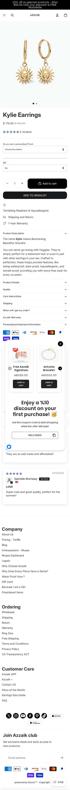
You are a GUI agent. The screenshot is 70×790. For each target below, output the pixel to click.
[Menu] (4, 15)
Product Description (13, 233)
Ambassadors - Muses (15, 550)
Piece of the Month (13, 689)
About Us (7, 534)
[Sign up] (61, 757)
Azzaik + (7, 679)
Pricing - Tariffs (11, 539)
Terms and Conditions (15, 643)
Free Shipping (10, 638)
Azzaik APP (9, 674)
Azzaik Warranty (12, 317)
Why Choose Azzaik (14, 566)
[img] (14, 473)
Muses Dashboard (13, 555)
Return (6, 622)
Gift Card (7, 581)
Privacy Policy (10, 649)
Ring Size (7, 633)
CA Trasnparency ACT (15, 654)
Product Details (11, 282)
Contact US (9, 684)
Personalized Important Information (22, 324)
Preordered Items (12, 592)
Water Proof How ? (13, 576)
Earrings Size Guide (14, 695)
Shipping (7, 303)
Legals (6, 560)
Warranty (7, 627)
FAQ (4, 700)
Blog (4, 544)
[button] (11, 131)
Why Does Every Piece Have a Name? (25, 571)
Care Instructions (12, 296)
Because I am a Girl (13, 586)
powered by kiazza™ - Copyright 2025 (35, 782)
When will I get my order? (16, 310)
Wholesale (8, 612)
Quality (6, 289)
